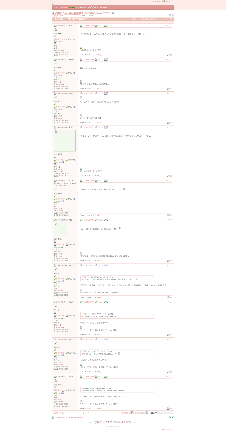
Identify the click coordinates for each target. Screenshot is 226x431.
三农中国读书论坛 (61, 13)
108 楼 (99, 372)
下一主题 (170, 19)
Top (172, 429)
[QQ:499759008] (63, 247)
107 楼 (99, 335)
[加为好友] (58, 41)
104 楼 (99, 215)
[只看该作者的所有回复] (107, 25)
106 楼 (99, 297)
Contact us (163, 429)
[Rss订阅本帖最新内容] (113, 13)
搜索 (81, 7)
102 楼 (99, 123)
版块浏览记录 (141, 413)
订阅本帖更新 (102, 7)
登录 (62, 7)
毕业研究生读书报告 (76, 13)
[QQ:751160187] (63, 162)
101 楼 (99, 89)
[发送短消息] (71, 39)
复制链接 (148, 19)
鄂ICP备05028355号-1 (113, 426)
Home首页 (169, 1)
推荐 (77, 7)
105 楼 (99, 261)
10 (60, 16)
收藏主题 (155, 19)
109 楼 (99, 408)
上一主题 (162, 19)
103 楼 (99, 176)
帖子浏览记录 (126, 413)
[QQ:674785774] (63, 282)
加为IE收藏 (140, 19)
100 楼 (99, 55)
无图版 (153, 1)
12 (65, 16)
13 (68, 16)
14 (71, 16)
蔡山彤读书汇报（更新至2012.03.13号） (98, 13)
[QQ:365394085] (63, 202)
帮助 (95, 7)
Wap (169, 429)
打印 (133, 19)
